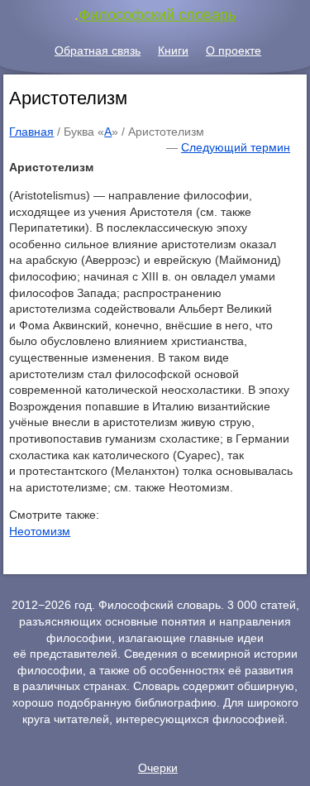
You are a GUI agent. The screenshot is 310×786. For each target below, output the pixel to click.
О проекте (233, 50)
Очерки (158, 767)
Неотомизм (39, 531)
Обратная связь (98, 50)
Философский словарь (157, 15)
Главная (31, 131)
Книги (173, 50)
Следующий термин (235, 147)
